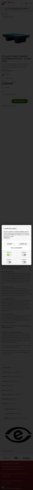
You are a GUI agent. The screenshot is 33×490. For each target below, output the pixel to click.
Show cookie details (16, 248)
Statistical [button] (24, 259)
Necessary (9, 252)
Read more (7, 237)
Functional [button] (9, 259)
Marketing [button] (24, 252)
